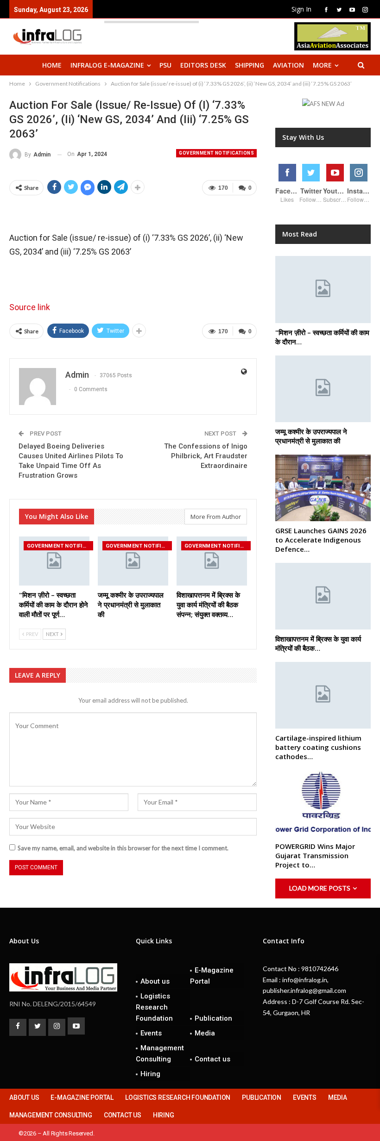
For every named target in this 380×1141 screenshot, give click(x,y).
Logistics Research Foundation (154, 1007)
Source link (29, 307)
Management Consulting (160, 1053)
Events (151, 1033)
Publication (213, 1018)
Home (52, 65)
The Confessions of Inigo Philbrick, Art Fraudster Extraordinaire (205, 456)
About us (155, 981)
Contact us (212, 1059)
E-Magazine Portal (212, 975)
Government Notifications (216, 153)
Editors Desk (203, 65)
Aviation (288, 65)
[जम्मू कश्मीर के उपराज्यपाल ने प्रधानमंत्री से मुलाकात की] (133, 561)
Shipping (249, 65)
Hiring (150, 1074)
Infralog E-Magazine (107, 65)
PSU (165, 65)
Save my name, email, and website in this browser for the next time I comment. (123, 848)
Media (205, 1033)
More (322, 65)
